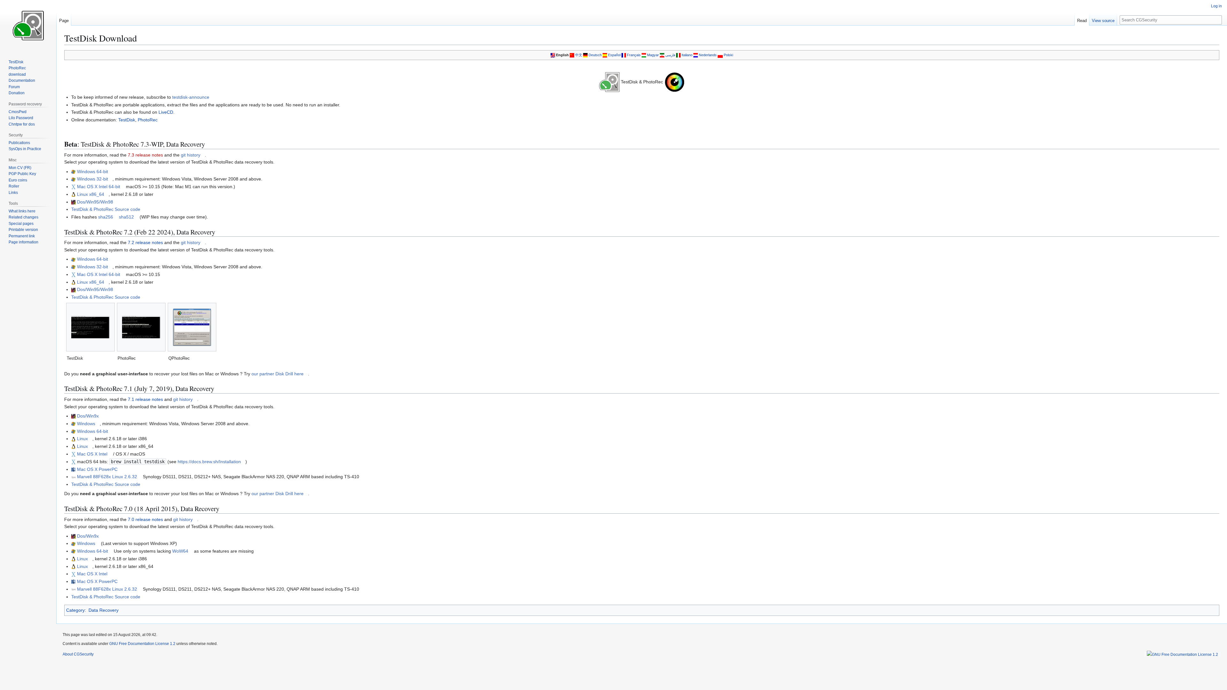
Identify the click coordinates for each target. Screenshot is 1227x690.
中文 (578, 55)
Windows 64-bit (92, 171)
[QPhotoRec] (192, 327)
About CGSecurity (78, 654)
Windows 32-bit (92, 178)
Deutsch (595, 55)
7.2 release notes (145, 242)
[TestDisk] (90, 327)
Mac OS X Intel (92, 453)
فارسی (670, 55)
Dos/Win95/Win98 (95, 201)
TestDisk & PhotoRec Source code (105, 209)
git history (190, 154)
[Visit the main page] (28, 25)
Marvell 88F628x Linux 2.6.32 (107, 476)
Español (614, 55)
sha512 (126, 216)
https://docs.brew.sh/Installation (209, 461)
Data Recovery (104, 610)
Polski (728, 55)
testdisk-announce (190, 97)
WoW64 (180, 551)
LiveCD (165, 112)
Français (634, 55)
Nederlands (708, 55)
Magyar (653, 55)
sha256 (105, 216)
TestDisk (126, 119)
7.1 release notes (145, 399)
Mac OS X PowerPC (97, 469)
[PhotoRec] (141, 327)
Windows (86, 423)
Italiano (687, 55)
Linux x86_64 (90, 194)
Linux (82, 438)
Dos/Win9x (88, 415)
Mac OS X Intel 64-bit (98, 186)
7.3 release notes (145, 154)
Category (75, 610)
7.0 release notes (145, 519)
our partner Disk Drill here (277, 373)
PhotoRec (148, 119)
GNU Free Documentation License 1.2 (142, 643)
